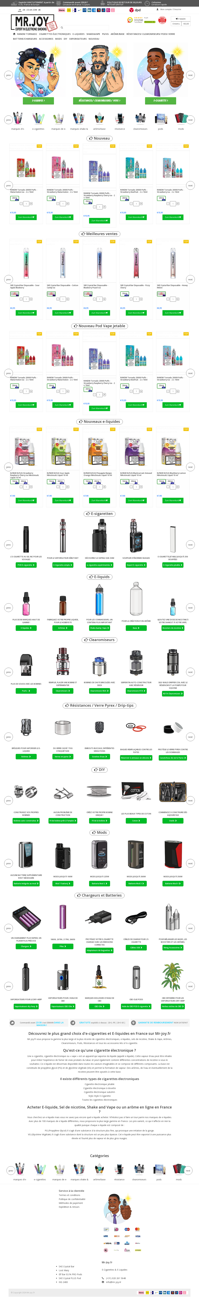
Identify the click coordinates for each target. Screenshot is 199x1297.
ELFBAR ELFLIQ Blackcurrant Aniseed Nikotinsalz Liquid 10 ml (135, 430)
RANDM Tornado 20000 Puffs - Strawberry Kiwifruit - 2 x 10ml (135, 147)
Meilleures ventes (101, 233)
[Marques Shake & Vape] (79, 118)
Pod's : (25, 691)
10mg (15, 482)
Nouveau (101, 138)
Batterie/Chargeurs (25, 38)
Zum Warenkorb (25, 217)
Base (135, 628)
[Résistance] (120, 118)
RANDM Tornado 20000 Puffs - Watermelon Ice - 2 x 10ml (25, 147)
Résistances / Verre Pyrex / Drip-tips (101, 705)
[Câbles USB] (136, 917)
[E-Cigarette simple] (63, 536)
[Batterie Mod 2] (99, 854)
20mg (15, 199)
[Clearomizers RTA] (136, 661)
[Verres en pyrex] (63, 727)
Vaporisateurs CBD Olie (61, 1006)
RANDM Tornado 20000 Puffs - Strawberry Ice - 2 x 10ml (172, 147)
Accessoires (46, 38)
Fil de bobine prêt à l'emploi (62, 820)
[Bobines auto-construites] (26, 791)
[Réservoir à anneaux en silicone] (136, 728)
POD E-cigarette (25, 565)
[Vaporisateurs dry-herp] (26, 977)
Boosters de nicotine (172, 628)
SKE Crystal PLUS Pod (70, 1278)
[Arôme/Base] (99, 118)
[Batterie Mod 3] (136, 854)
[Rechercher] (60, 27)
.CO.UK (29, 10)
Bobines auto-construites (25, 820)
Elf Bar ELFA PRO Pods (70, 1274)
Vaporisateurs (78, 38)
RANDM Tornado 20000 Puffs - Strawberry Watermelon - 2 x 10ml (62, 147)
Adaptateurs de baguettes (99, 950)
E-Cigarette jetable (171, 565)
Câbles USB (135, 947)
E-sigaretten (101, 513)
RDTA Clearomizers (172, 693)
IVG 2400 (63, 1282)
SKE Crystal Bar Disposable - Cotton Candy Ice (62, 242)
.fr (20, 10)
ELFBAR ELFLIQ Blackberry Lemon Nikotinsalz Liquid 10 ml (172, 430)
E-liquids (101, 576)
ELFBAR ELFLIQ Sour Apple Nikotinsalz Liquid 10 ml (62, 430)
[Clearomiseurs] (140, 118)
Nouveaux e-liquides (101, 421)
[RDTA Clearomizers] (173, 661)
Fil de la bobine (98, 820)
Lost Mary (64, 1270)
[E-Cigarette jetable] (173, 536)
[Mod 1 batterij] (63, 854)
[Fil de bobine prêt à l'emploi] (63, 791)
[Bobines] (26, 727)
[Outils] (173, 791)
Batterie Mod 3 (135, 883)
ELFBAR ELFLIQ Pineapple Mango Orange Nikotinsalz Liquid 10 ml (99, 430)
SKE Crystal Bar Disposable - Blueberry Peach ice (99, 242)
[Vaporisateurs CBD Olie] (63, 977)
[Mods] (181, 118)
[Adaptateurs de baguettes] (99, 917)
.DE (23, 10)
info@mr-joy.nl (113, 1282)
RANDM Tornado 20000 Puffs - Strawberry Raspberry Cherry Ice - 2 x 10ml (99, 148)
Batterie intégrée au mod (25, 883)
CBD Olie (99, 1006)
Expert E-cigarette (135, 565)
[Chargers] (26, 917)
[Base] (136, 599)
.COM (34, 10)
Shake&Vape (93, 34)
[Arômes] (63, 599)
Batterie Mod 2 (98, 883)
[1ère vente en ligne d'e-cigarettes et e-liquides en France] (99, 23)
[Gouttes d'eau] (99, 727)
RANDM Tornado (27, 34)
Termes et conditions (69, 1195)
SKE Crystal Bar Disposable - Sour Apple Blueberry (25, 242)
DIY (65, 38)
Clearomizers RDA (98, 691)
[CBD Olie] (99, 977)
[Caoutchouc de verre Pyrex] (173, 728)
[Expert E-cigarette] (136, 536)
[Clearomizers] (63, 661)
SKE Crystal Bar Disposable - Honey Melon (172, 242)
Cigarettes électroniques (55, 34)
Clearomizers (62, 691)
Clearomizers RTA (135, 691)
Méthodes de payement (71, 1203)
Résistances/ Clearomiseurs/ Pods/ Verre (151, 34)
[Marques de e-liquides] (58, 118)
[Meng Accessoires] (173, 917)
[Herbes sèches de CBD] (173, 977)
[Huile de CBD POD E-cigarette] (136, 977)
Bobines (25, 756)
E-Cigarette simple (61, 565)
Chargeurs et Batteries (101, 895)
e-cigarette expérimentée (98, 565)
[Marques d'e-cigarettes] (18, 118)
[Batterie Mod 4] (173, 854)
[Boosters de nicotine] (173, 599)
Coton (135, 820)
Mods (58, 38)
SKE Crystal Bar (66, 1266)
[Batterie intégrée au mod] (26, 854)
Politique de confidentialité (72, 1199)
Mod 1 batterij (62, 883)
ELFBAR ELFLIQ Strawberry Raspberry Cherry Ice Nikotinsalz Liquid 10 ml (25, 430)
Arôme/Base (118, 34)
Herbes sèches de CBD (172, 1006)
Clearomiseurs (101, 639)
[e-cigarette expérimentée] (99, 536)
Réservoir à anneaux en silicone (135, 758)
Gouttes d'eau (98, 756)
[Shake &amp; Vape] (99, 599)
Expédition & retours (69, 1206)
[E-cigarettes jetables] (38, 118)
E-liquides (78, 34)
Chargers (25, 946)
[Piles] (63, 917)
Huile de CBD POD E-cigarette (135, 1006)
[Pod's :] (26, 661)
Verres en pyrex (62, 756)
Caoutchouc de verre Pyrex (172, 758)
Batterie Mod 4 (172, 883)
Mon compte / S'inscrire (170, 9)
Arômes (62, 628)
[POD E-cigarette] (26, 536)
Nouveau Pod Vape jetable (101, 325)
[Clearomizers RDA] (99, 661)
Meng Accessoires (172, 947)
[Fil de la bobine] (99, 791)
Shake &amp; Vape (98, 628)
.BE (39, 10)
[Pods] (160, 118)
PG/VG (105, 34)
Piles (62, 946)
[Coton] (136, 791)
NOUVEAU (94, 38)
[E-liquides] (26, 599)
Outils (172, 820)
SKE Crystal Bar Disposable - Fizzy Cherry (135, 242)
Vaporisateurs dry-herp (25, 1006)
